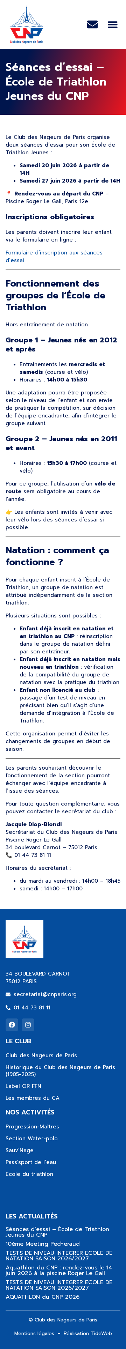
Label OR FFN (23, 1086)
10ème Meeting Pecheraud (43, 1244)
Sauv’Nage (20, 1150)
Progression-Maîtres (32, 1127)
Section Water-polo (32, 1138)
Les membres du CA (32, 1098)
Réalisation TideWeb (88, 1333)
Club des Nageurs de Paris (41, 1055)
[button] (112, 24)
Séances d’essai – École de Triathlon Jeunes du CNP (57, 1232)
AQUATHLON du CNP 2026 (42, 1297)
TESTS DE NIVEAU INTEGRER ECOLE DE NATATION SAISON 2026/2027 (59, 1256)
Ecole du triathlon (29, 1174)
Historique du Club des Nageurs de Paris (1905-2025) (60, 1070)
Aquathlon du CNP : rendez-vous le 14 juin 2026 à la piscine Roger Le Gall (59, 1270)
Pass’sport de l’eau (31, 1162)
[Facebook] (12, 1024)
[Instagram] (28, 1024)
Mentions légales (34, 1333)
